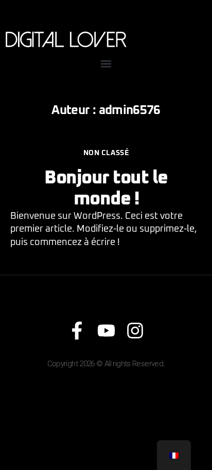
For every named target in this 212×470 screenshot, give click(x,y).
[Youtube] (106, 331)
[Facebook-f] (77, 331)
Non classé (106, 153)
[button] (106, 63)
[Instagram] (135, 331)
